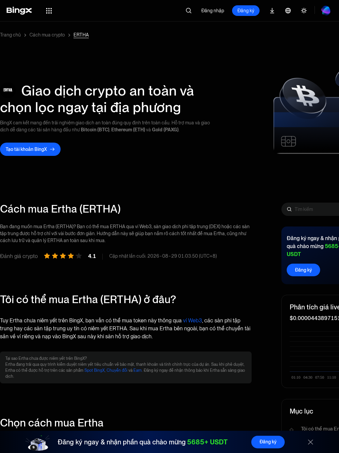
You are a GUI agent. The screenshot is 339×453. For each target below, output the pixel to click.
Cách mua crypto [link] (47, 34)
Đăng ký (303, 270)
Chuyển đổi (117, 370)
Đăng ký (245, 10)
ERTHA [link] (81, 34)
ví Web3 (192, 320)
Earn (137, 370)
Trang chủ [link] (10, 34)
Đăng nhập (212, 10)
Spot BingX (94, 370)
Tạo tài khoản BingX (26, 149)
